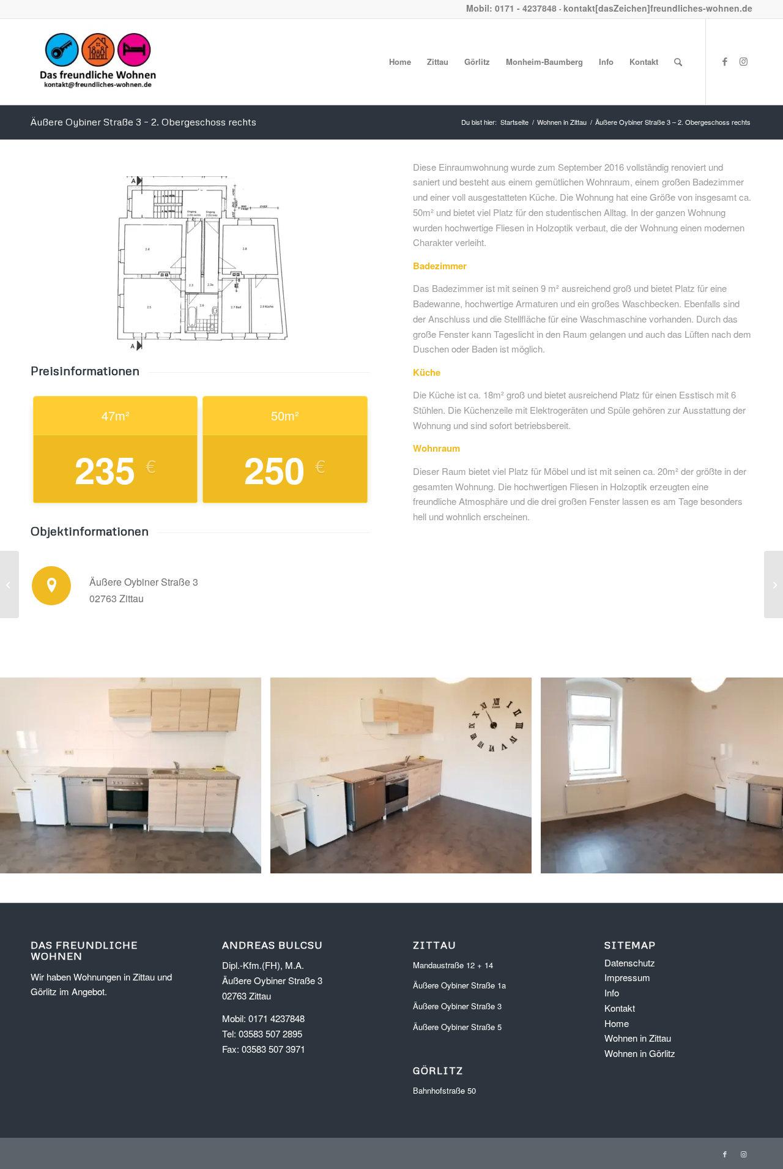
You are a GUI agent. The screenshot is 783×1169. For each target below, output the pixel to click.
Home (616, 1023)
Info (611, 992)
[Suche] (678, 62)
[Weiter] (755, 775)
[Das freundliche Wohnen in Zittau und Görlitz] (98, 62)
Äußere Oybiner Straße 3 (457, 1006)
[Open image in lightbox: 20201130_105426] (247, 860)
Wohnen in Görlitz (639, 1053)
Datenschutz (629, 962)
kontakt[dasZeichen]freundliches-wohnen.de (657, 8)
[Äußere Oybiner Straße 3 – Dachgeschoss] (773, 584)
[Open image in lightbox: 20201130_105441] (518, 860)
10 (425, 889)
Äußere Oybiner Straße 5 (457, 1027)
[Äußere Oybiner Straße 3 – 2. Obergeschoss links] (9, 584)
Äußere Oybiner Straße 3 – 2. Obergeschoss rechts (143, 122)
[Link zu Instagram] (743, 61)
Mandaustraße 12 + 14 (453, 965)
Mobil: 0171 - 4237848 (511, 8)
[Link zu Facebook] (725, 61)
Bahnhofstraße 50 (444, 1090)
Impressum (627, 977)
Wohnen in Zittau (637, 1037)
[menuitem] (400, 62)
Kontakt (619, 1007)
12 (445, 889)
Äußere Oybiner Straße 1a (459, 985)
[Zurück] (27, 775)
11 (435, 889)
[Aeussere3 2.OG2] (200, 263)
